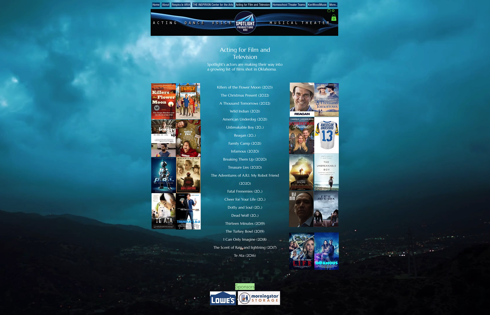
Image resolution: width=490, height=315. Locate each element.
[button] (332, 10)
